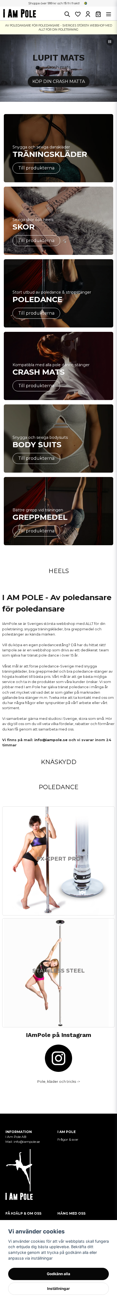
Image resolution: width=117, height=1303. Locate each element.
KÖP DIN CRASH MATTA (58, 81)
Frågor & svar (67, 1139)
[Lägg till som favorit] (77, 14)
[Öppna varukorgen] (98, 14)
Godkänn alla (58, 1274)
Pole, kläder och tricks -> (58, 1082)
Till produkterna (36, 168)
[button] (85, 3)
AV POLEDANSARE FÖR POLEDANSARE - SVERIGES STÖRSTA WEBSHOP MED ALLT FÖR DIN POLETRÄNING (58, 27)
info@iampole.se (50, 740)
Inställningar (58, 1288)
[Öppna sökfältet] (67, 14)
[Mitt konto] (88, 14)
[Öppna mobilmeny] (108, 14)
